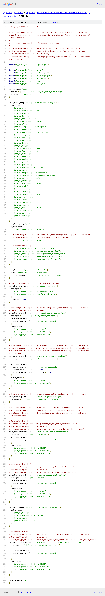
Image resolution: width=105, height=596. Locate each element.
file (55, 22)
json (100, 592)
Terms (29, 592)
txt (94, 592)
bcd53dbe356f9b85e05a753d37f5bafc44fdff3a (62, 12)
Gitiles (15, 592)
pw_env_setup (10, 16)
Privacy (22, 592)
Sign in (99, 4)
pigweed (7, 12)
